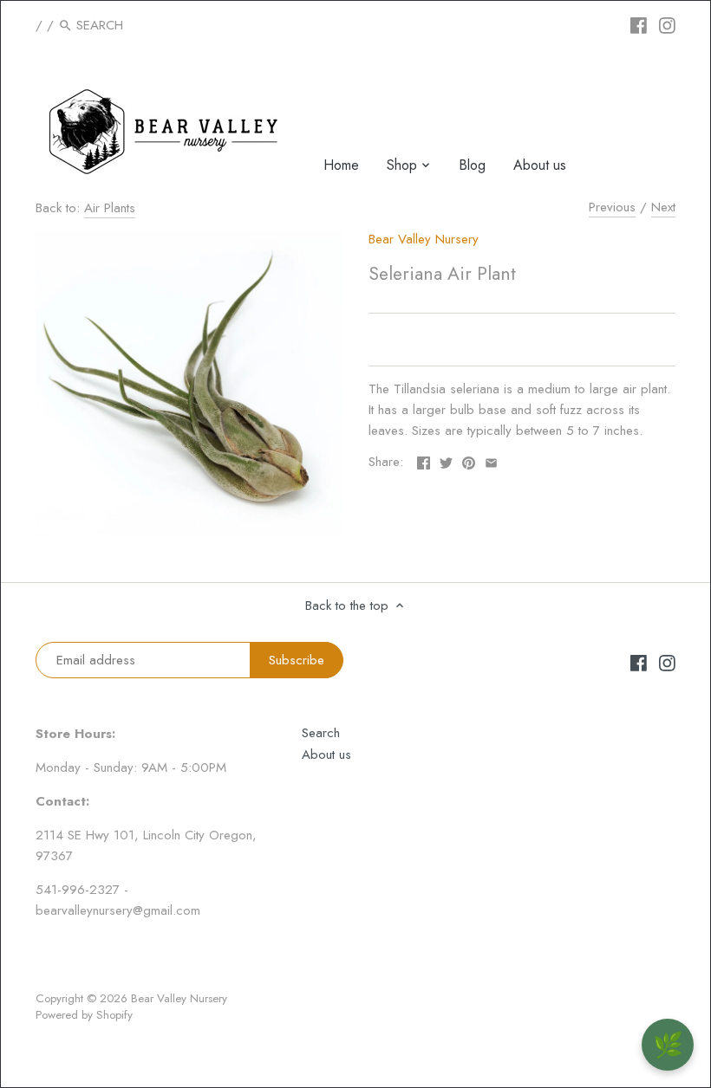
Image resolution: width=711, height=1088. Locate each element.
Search (321, 732)
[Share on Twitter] (446, 460)
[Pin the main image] (468, 460)
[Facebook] (638, 24)
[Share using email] (491, 460)
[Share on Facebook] (423, 460)
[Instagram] (667, 24)
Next (663, 207)
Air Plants (109, 207)
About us (326, 754)
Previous (612, 207)
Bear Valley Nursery (424, 239)
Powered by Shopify (84, 1015)
